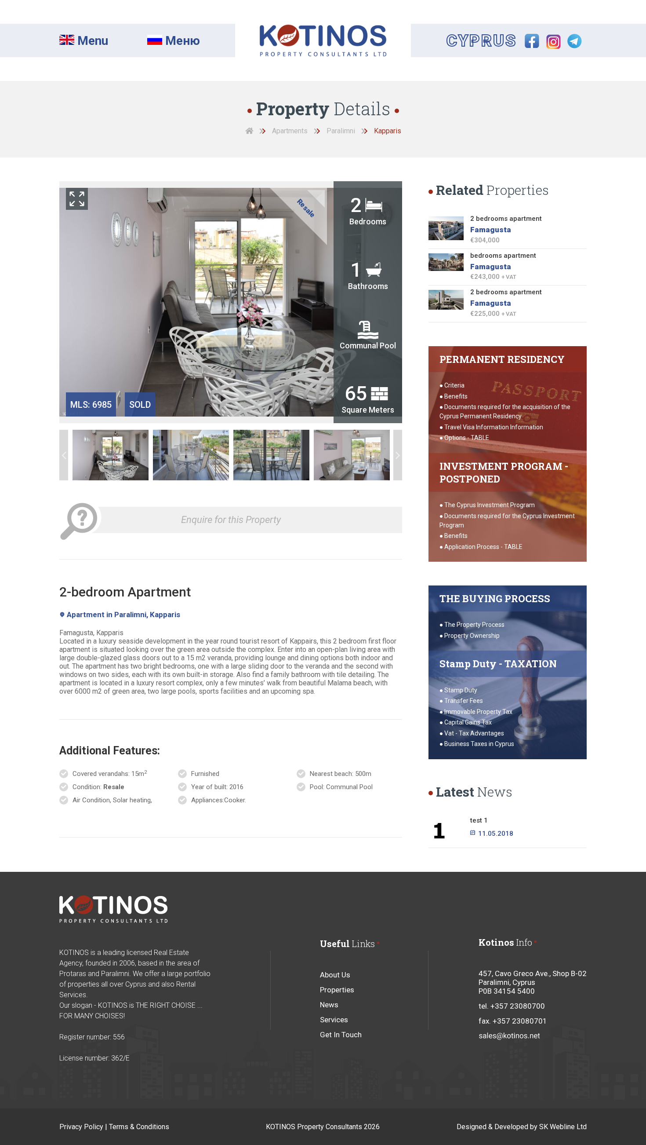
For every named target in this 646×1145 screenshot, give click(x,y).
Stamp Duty (460, 690)
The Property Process (474, 624)
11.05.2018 (494, 834)
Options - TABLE (466, 437)
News (329, 1004)
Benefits (456, 396)
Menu (91, 40)
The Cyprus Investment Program (489, 504)
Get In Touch (341, 1034)
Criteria (454, 385)
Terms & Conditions (139, 1127)
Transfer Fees (463, 700)
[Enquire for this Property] (80, 500)
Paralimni (341, 131)
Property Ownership (472, 635)
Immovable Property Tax (478, 711)
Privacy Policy (81, 1127)
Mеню (181, 40)
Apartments (290, 131)
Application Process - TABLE (483, 546)
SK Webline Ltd (563, 1127)
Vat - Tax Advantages (474, 733)
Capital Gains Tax (468, 722)
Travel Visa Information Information (493, 427)
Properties (337, 989)
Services (334, 1019)
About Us (335, 974)
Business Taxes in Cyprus (479, 743)
